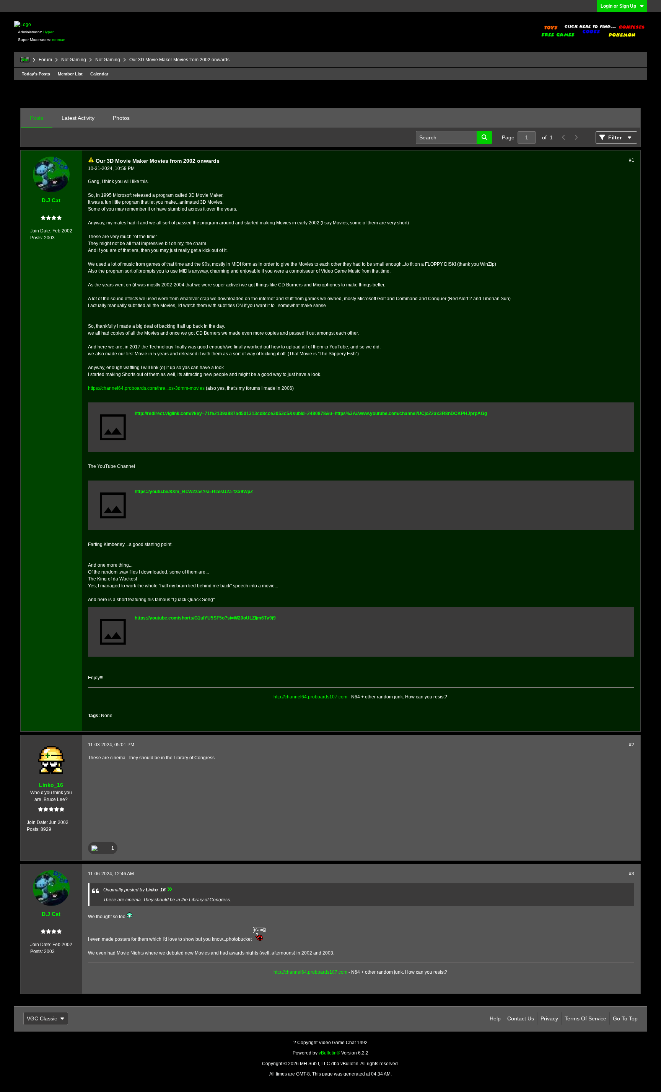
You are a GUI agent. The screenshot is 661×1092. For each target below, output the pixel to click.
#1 (631, 160)
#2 (631, 744)
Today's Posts (36, 74)
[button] (102, 848)
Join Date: (40, 231)
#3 (631, 873)
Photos (121, 118)
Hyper (48, 32)
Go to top (625, 1018)
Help (495, 1018)
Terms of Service (585, 1018)
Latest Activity (78, 118)
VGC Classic (42, 1018)
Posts (36, 118)
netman (58, 40)
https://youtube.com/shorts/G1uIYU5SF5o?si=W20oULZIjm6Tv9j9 (205, 618)
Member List (70, 74)
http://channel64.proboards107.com (310, 697)
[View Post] (170, 890)
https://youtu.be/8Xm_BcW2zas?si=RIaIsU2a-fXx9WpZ (194, 491)
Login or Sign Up (618, 6)
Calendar (99, 74)
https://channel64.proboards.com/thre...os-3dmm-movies (146, 388)
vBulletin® (329, 1053)
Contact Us (520, 1018)
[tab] (36, 118)
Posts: (36, 237)
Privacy (549, 1018)
